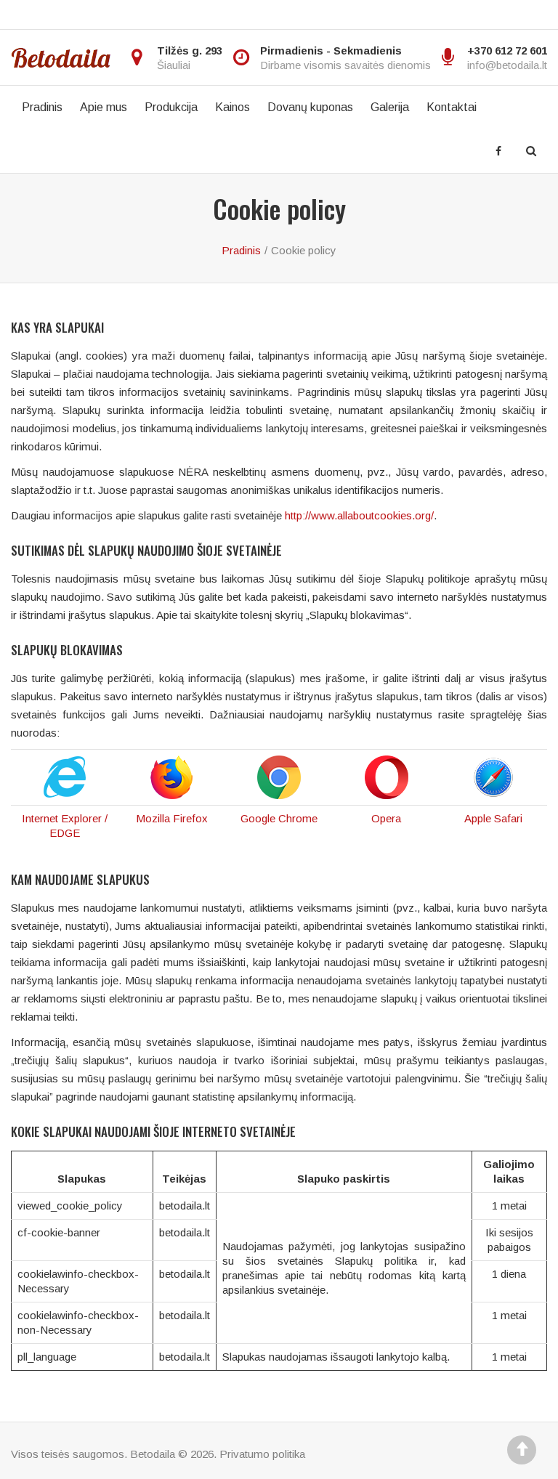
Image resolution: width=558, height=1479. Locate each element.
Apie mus (103, 107)
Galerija (390, 107)
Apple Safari (493, 818)
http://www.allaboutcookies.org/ (359, 515)
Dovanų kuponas (310, 107)
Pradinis (42, 107)
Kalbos (33, 14)
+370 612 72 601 (507, 50)
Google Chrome (279, 818)
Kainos (232, 107)
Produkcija (171, 107)
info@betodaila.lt (507, 65)
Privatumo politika (262, 1454)
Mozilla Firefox (172, 818)
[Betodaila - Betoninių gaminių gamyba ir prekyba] (60, 57)
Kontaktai (451, 107)
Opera (386, 818)
